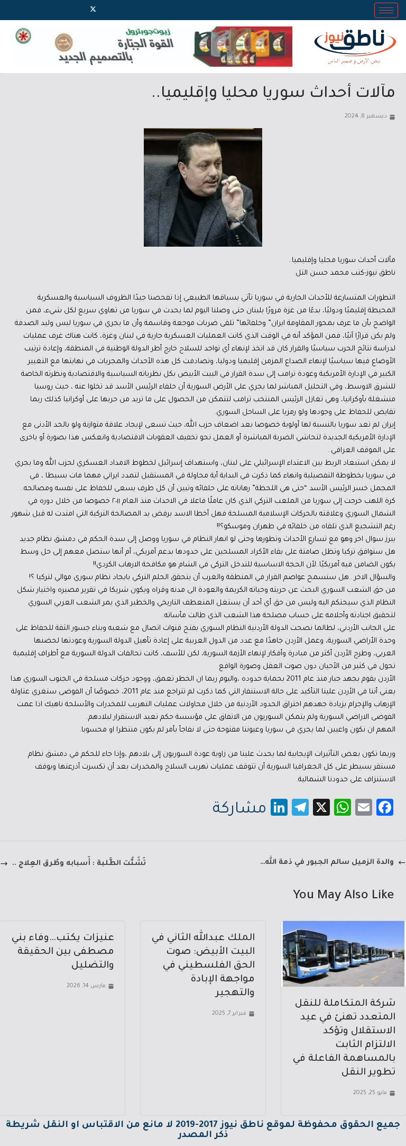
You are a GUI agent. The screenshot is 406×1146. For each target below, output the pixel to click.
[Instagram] (75, 10)
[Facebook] (111, 10)
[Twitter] (93, 10)
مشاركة (239, 809)
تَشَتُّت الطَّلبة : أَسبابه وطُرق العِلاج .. (79, 864)
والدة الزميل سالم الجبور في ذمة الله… (327, 863)
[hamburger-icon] (386, 10)
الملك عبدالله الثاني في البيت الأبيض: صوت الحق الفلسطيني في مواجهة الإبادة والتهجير (203, 966)
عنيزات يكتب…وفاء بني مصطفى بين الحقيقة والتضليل (63, 952)
